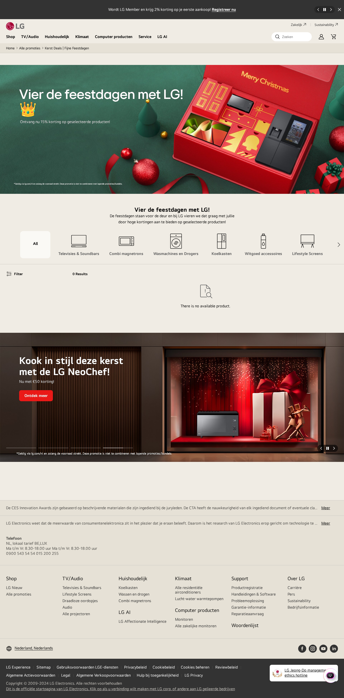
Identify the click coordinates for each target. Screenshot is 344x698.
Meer (325, 507)
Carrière (295, 587)
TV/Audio (30, 36)
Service (145, 36)
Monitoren (184, 619)
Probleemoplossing (247, 600)
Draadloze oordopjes (80, 600)
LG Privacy (194, 675)
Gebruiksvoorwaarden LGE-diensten (87, 667)
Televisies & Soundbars (81, 587)
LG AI (162, 36)
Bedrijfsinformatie (303, 607)
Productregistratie (247, 587)
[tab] (35, 244)
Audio (67, 607)
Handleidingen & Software (253, 594)
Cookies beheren (195, 667)
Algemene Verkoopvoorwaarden (103, 675)
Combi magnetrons (135, 600)
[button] (291, 36)
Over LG (296, 578)
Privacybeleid (135, 667)
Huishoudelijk (57, 36)
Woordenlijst (245, 625)
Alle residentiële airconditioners (188, 590)
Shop (10, 36)
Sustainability (324, 25)
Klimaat (82, 36)
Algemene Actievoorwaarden (30, 675)
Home (10, 48)
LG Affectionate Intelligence (142, 621)
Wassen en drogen (134, 594)
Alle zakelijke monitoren (195, 625)
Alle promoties (29, 48)
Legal (65, 675)
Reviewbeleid (226, 667)
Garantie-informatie (248, 607)
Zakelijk (296, 25)
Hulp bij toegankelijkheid (158, 675)
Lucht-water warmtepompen (199, 598)
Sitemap (44, 667)
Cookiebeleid (164, 667)
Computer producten (113, 36)
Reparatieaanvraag (247, 613)
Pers (291, 594)
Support (239, 578)
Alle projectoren (76, 613)
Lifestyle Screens (76, 594)
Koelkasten (128, 587)
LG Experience (18, 667)
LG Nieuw (14, 587)
